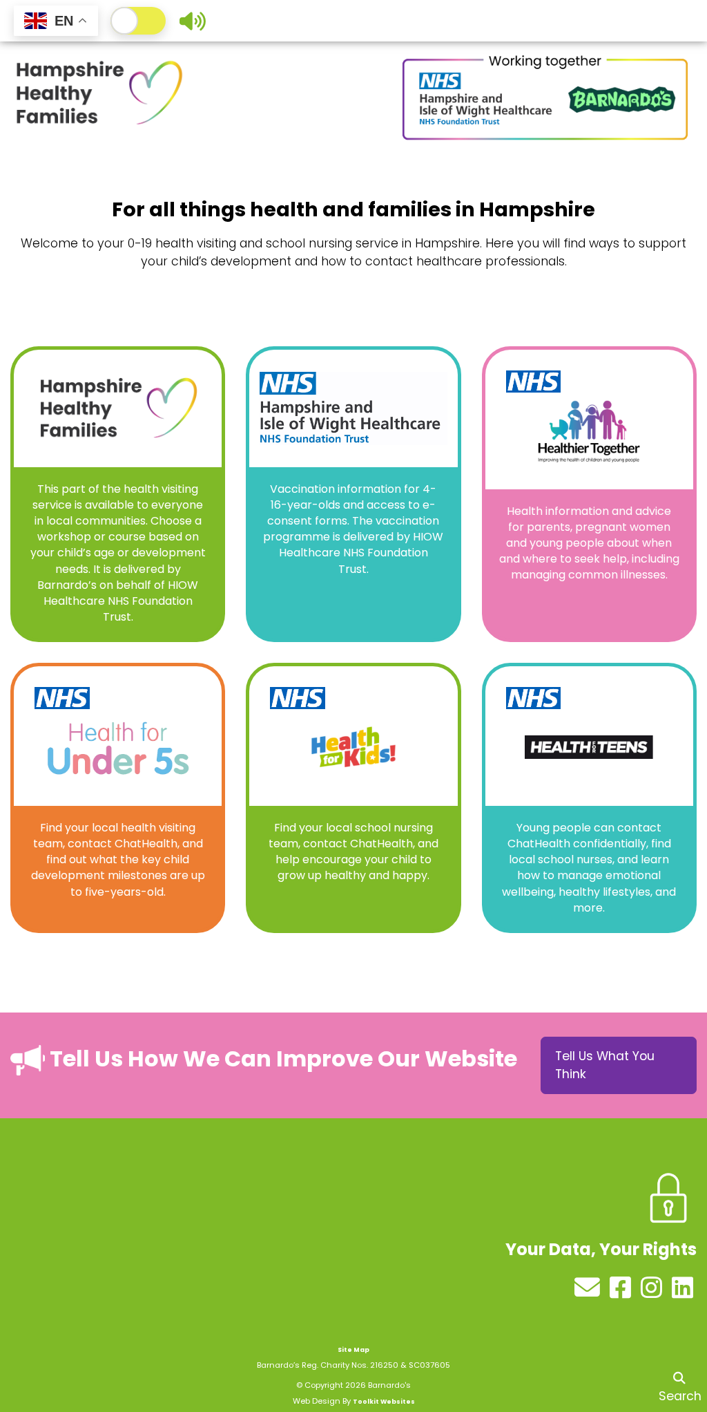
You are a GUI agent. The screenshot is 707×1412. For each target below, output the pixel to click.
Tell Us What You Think (605, 1065)
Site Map (353, 1350)
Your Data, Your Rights (601, 1249)
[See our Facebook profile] (621, 1292)
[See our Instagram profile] (652, 1292)
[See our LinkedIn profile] (682, 1292)
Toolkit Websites (384, 1401)
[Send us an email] (588, 1292)
